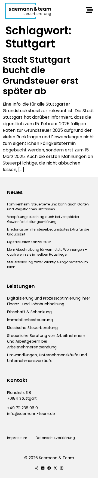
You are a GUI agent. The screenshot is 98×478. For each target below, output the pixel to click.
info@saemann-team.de (31, 413)
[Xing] (36, 468)
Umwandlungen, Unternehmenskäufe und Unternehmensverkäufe (47, 357)
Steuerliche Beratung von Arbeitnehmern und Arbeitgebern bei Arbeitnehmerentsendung (46, 341)
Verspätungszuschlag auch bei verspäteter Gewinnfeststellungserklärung (43, 219)
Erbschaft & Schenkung (29, 312)
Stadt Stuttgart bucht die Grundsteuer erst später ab (40, 75)
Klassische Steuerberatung (32, 327)
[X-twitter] (55, 468)
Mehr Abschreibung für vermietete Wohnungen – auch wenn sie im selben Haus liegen (47, 252)
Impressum (17, 437)
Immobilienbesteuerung (30, 319)
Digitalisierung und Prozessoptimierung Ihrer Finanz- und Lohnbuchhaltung (48, 301)
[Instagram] (61, 468)
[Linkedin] (43, 468)
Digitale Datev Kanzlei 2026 (29, 242)
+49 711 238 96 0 (22, 408)
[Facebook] (49, 468)
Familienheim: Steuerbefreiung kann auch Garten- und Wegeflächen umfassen (49, 206)
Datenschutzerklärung (56, 437)
